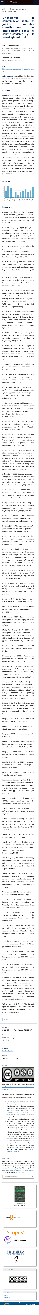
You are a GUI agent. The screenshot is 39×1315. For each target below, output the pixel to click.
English (6, 1295)
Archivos (11, 9)
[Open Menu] (2, 2)
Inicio (4, 9)
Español (7, 1298)
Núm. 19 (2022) (21, 9)
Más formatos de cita (10, 1177)
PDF (6, 1019)
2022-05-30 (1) (8, 1040)
